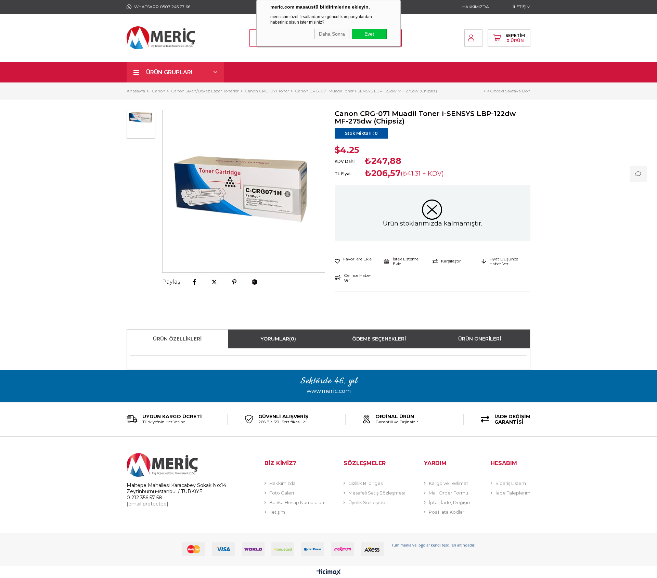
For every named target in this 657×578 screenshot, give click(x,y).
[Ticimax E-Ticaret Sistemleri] (329, 572)
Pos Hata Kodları (447, 512)
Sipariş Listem (510, 483)
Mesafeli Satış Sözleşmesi (376, 493)
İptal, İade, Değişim (450, 502)
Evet (369, 34)
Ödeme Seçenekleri (379, 339)
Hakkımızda (282, 483)
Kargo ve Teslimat (448, 483)
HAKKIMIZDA (475, 6)
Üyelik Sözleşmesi (368, 502)
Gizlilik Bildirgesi (366, 483)
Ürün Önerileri (479, 339)
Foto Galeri (281, 493)
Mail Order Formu (448, 493)
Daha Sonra (332, 34)
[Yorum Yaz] (638, 174)
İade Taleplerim (512, 493)
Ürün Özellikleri (177, 339)
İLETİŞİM (521, 6)
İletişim (277, 512)
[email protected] (147, 504)
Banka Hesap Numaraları (296, 502)
